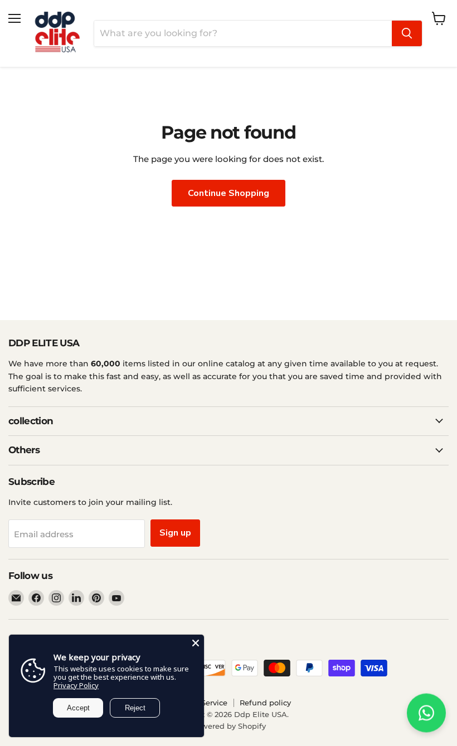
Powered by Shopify (229, 726)
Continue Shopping (228, 193)
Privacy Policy (76, 685)
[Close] (195, 643)
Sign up (175, 533)
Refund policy (265, 702)
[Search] (407, 33)
